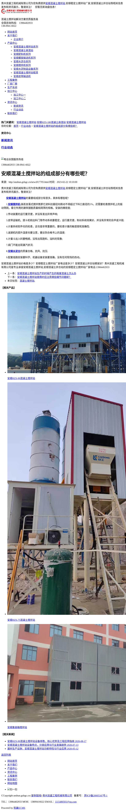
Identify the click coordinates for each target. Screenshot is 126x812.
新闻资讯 (18, 106)
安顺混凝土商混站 (23, 50)
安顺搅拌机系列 (22, 65)
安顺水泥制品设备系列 (26, 69)
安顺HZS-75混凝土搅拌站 (21, 620)
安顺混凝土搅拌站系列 (26, 46)
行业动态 (18, 109)
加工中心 (12, 91)
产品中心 (12, 43)
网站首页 (12, 32)
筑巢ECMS (19, 808)
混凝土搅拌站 (27, 280)
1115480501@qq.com (66, 801)
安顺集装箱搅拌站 (17, 727)
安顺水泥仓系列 (22, 61)
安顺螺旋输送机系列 (25, 57)
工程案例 (12, 80)
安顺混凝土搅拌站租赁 (26, 72)
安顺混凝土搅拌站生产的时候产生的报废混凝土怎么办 (46, 273)
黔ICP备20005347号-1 (95, 795)
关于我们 (12, 35)
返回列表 (6, 755)
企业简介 (18, 39)
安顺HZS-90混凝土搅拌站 (21, 378)
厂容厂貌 (12, 83)
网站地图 (12, 783)
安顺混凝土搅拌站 (55, 3)
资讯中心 (12, 102)
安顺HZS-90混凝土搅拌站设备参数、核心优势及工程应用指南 (46, 741)
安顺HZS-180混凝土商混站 (51, 122)
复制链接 (36, 795)
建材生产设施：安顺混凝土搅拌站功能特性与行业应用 (42, 748)
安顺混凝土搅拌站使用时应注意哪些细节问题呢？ (44, 277)
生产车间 (12, 87)
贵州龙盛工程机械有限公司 (57, 795)
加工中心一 (20, 95)
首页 (16, 126)
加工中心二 (20, 98)
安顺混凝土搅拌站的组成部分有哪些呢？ (55, 126)
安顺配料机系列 (22, 54)
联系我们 (12, 113)
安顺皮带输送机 (22, 76)
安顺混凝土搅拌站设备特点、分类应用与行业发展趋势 (42, 745)
